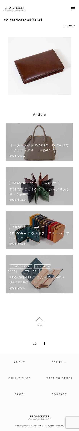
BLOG (19, 394)
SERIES (57, 362)
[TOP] (39, 320)
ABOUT (19, 362)
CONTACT (59, 394)
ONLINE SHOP (20, 378)
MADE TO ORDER (59, 378)
